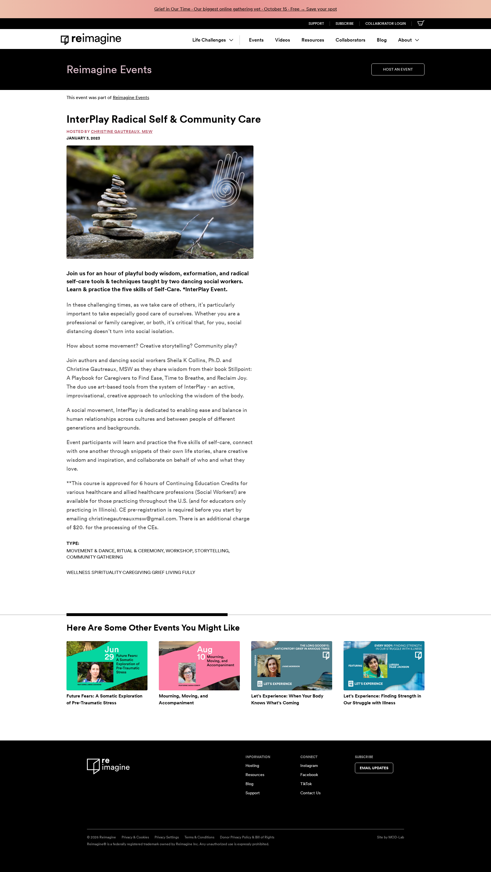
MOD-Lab (396, 837)
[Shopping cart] (421, 23)
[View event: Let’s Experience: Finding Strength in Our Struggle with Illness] (384, 665)
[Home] (92, 39)
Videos (282, 40)
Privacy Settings (167, 837)
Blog (382, 40)
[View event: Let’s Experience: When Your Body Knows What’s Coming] (291, 665)
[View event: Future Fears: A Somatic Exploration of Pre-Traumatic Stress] (106, 665)
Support (316, 24)
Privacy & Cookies (135, 837)
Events (256, 40)
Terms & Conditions (199, 837)
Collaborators (350, 40)
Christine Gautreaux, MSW (122, 131)
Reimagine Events (131, 97)
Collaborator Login (385, 24)
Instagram (309, 765)
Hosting (252, 765)
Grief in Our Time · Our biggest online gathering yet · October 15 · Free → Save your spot (245, 9)
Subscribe (345, 24)
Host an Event (398, 69)
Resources (312, 40)
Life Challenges (209, 40)
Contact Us (310, 793)
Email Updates (374, 768)
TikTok (306, 783)
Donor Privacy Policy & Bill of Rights (247, 837)
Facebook (309, 774)
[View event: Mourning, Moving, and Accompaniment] (199, 665)
